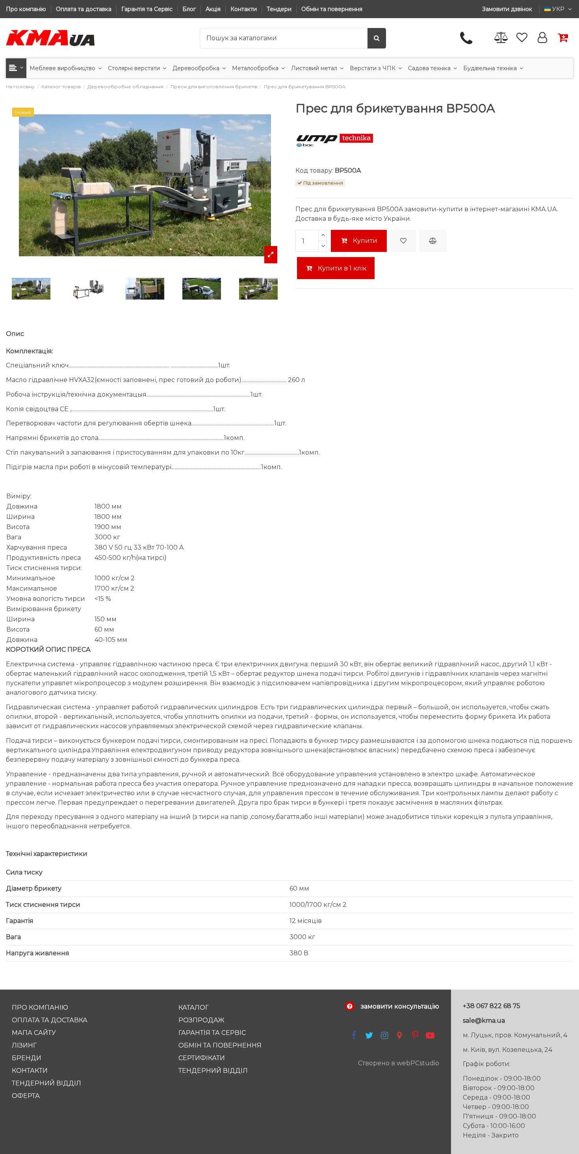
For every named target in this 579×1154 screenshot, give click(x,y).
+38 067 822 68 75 (491, 1006)
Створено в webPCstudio (398, 1063)
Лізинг (24, 1045)
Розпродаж (201, 1020)
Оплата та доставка (84, 9)
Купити (365, 240)
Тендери (280, 9)
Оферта (26, 1096)
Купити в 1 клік (341, 268)
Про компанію (27, 9)
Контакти (244, 9)
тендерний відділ (213, 1070)
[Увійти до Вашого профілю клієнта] (542, 38)
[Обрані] (522, 38)
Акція (214, 9)
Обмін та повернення (331, 9)
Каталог (193, 1007)
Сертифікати (201, 1058)
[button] (16, 68)
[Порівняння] (501, 38)
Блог (189, 9)
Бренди (26, 1058)
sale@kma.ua (484, 1020)
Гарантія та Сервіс (147, 9)
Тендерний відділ (46, 1083)
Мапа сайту (34, 1033)
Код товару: (314, 170)
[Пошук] (376, 38)
